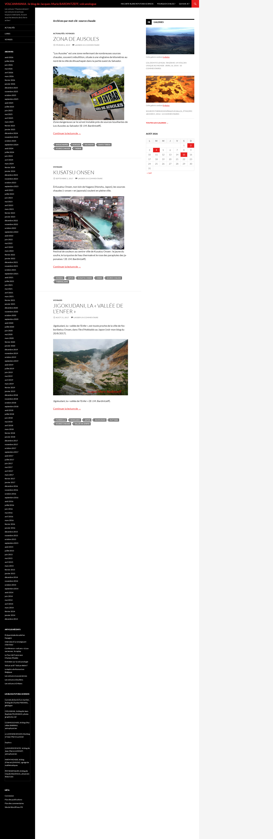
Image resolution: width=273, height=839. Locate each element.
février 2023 (10, 213)
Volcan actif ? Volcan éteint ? (16, 665)
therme (77, 148)
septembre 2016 (11, 497)
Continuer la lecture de (67, 133)
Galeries (159, 22)
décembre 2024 (11, 133)
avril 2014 (9, 604)
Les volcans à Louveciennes (16, 676)
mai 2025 (8, 114)
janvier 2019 (10, 391)
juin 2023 (9, 198)
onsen (99, 278)
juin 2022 (9, 239)
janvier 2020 (10, 346)
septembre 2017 (11, 452)
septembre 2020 (11, 319)
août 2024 (9, 148)
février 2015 (10, 569)
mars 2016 (9, 520)
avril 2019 (9, 380)
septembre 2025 (11, 99)
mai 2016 (8, 513)
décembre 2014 (11, 577)
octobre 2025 (10, 95)
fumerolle (61, 420)
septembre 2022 (11, 232)
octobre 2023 (10, 182)
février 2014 (10, 611)
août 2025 (9, 103)
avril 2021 (9, 292)
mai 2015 (8, 558)
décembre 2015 (11, 532)
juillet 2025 (9, 106)
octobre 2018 (10, 402)
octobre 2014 (10, 585)
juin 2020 (9, 330)
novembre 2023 (11, 179)
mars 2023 (9, 209)
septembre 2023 (11, 186)
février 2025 (10, 125)
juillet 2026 (9, 61)
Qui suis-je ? (184, 4)
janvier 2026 (10, 84)
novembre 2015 (11, 535)
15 (184, 154)
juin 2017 (9, 463)
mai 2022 (8, 243)
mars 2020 (9, 338)
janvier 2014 (10, 615)
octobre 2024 (10, 141)
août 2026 (9, 57)
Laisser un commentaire (87, 45)
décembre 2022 (11, 220)
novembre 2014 (11, 581)
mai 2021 (8, 289)
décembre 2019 (11, 349)
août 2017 (9, 456)
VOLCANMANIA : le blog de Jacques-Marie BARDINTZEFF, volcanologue (50, 4)
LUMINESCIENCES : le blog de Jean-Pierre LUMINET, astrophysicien (17, 751)
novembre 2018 (11, 399)
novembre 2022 (11, 224)
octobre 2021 (10, 270)
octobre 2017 (10, 448)
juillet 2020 (9, 327)
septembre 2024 (11, 144)
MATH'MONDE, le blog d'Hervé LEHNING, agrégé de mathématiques (17, 762)
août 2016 (9, 501)
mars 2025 (9, 122)
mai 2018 (8, 421)
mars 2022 (9, 251)
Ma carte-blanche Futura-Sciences (137, 4)
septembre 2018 (11, 406)
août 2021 (9, 277)
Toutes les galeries (157, 123)
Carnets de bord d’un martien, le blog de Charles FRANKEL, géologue (17, 703)
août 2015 (9, 547)
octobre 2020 (10, 315)
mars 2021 (9, 296)
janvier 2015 (10, 573)
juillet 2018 (9, 414)
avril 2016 (9, 516)
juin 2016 (9, 509)
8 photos (166, 105)
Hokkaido (75, 420)
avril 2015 (9, 562)
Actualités (59, 33)
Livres (7, 34)
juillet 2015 (9, 550)
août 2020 (9, 323)
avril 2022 (9, 247)
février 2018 (10, 433)
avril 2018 (9, 425)
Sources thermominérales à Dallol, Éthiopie (169, 111)
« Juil (149, 173)
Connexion (9, 796)
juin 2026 (9, 65)
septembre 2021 (11, 273)
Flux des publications (13, 799)
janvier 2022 (10, 258)
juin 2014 (9, 596)
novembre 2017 (11, 444)
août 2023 (9, 190)
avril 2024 (9, 160)
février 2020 (10, 342)
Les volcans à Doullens (14, 680)
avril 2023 (9, 205)
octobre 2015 (10, 539)
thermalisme (62, 282)
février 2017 (10, 478)
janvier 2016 (10, 528)
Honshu (59, 278)
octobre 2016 (10, 494)
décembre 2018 (11, 395)
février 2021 (10, 300)
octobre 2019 (10, 357)
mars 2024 (9, 163)
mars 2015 (9, 566)
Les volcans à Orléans (13, 683)
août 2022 (9, 235)
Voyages (70, 33)
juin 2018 (9, 418)
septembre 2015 (11, 543)
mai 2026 (8, 69)
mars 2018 (9, 429)
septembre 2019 (11, 361)
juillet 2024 (9, 152)
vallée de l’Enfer (82, 424)
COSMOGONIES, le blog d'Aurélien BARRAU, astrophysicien (17, 725)
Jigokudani (100, 420)
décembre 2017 (11, 440)
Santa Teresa (104, 145)
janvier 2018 (10, 437)
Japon (70, 278)
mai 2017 (8, 467)
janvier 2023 (10, 217)
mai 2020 (8, 334)
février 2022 (10, 254)
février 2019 (10, 387)
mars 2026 (9, 76)
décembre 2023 (11, 175)
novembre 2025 (11, 91)
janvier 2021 (10, 304)
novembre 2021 (11, 266)
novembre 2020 (11, 311)
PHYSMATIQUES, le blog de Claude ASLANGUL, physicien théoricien (17, 774)
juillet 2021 (9, 281)
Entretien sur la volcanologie (16, 661)
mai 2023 (8, 201)
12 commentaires (170, 114)
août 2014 (9, 592)
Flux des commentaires (14, 803)
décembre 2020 (11, 308)
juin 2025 (9, 110)
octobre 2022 (10, 228)
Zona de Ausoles (76, 39)
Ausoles (76, 145)
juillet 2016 (9, 505)
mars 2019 (9, 383)
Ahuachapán (62, 145)
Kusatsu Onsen (73, 172)
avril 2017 (9, 471)
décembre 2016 (11, 486)
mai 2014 (8, 600)
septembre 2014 (11, 588)
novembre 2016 (11, 490)
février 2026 (10, 80)
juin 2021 (9, 285)
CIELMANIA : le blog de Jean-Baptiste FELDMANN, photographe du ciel (17, 714)
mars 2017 (9, 475)
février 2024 (10, 167)
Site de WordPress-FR (14, 807)
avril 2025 (9, 118)
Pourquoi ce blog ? (166, 4)
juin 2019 (9, 372)
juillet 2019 (9, 368)
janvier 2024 (10, 171)
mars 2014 (9, 607)
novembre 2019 (11, 353)
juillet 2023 (9, 194)
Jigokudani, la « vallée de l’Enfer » (88, 308)
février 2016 (10, 524)
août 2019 (9, 365)
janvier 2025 (10, 129)
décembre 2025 (11, 87)
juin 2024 (9, 156)
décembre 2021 (11, 262)
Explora (8, 742)
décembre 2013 (11, 619)
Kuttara (114, 420)
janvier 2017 (10, 482)
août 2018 (9, 410)
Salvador (89, 145)
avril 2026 (9, 72)
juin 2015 (9, 554)
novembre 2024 (11, 137)
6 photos (166, 57)
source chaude (63, 148)
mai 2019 (8, 376)
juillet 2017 (9, 459)
